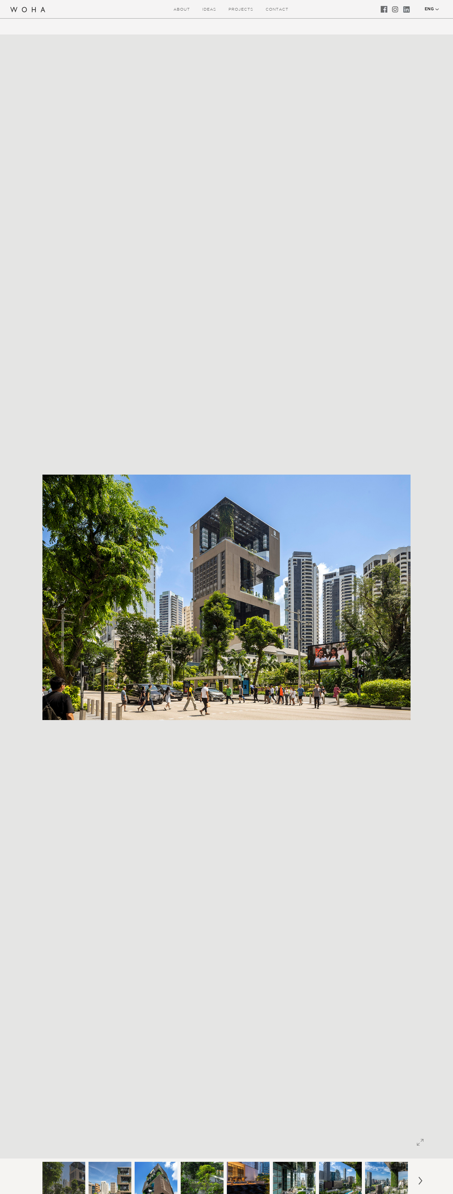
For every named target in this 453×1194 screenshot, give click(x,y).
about (181, 9)
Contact (277, 9)
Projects (240, 9)
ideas (209, 9)
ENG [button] (429, 9)
